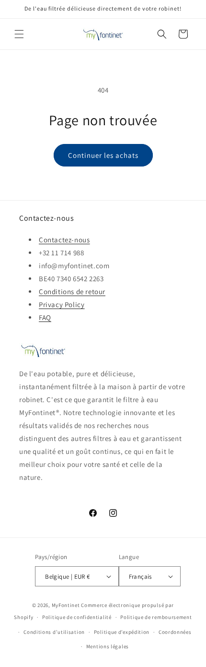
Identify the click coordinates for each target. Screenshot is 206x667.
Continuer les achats (103, 155)
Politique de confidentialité (77, 617)
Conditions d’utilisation (54, 632)
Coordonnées (175, 632)
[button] (19, 34)
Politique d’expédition (121, 632)
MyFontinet (66, 605)
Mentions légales (107, 646)
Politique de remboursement (156, 617)
